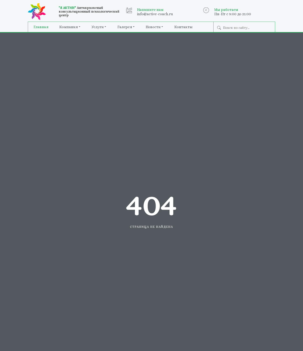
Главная (40, 27)
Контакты (183, 27)
